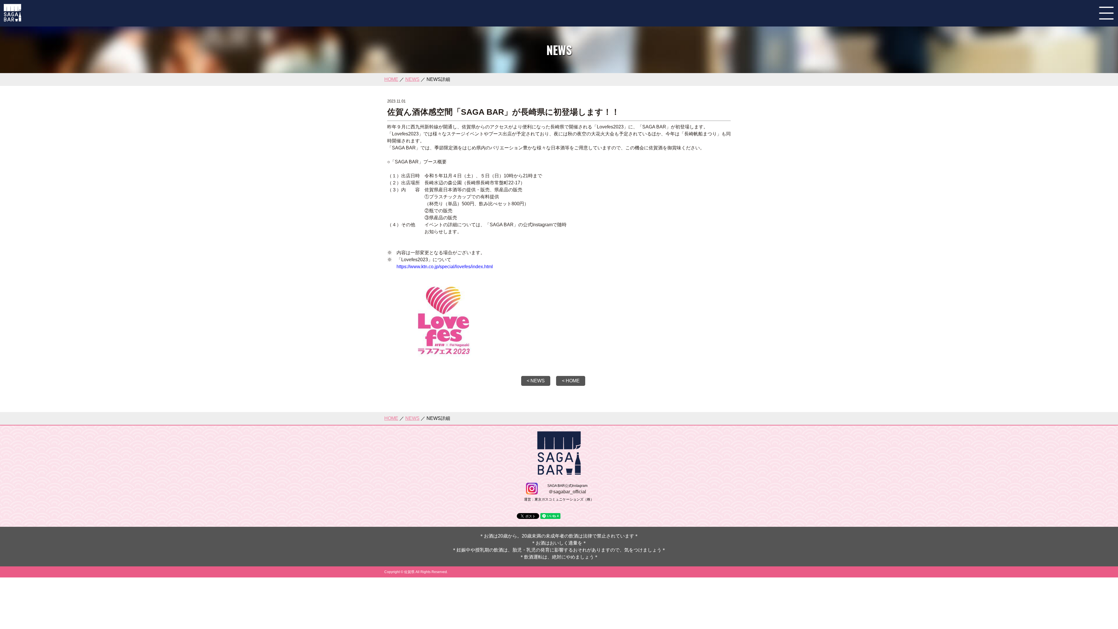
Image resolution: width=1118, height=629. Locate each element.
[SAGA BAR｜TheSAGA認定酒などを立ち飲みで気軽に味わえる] (12, 19)
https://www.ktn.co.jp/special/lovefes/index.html (445, 266)
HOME (391, 79)
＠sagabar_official (567, 491)
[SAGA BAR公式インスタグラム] (532, 492)
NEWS (412, 79)
